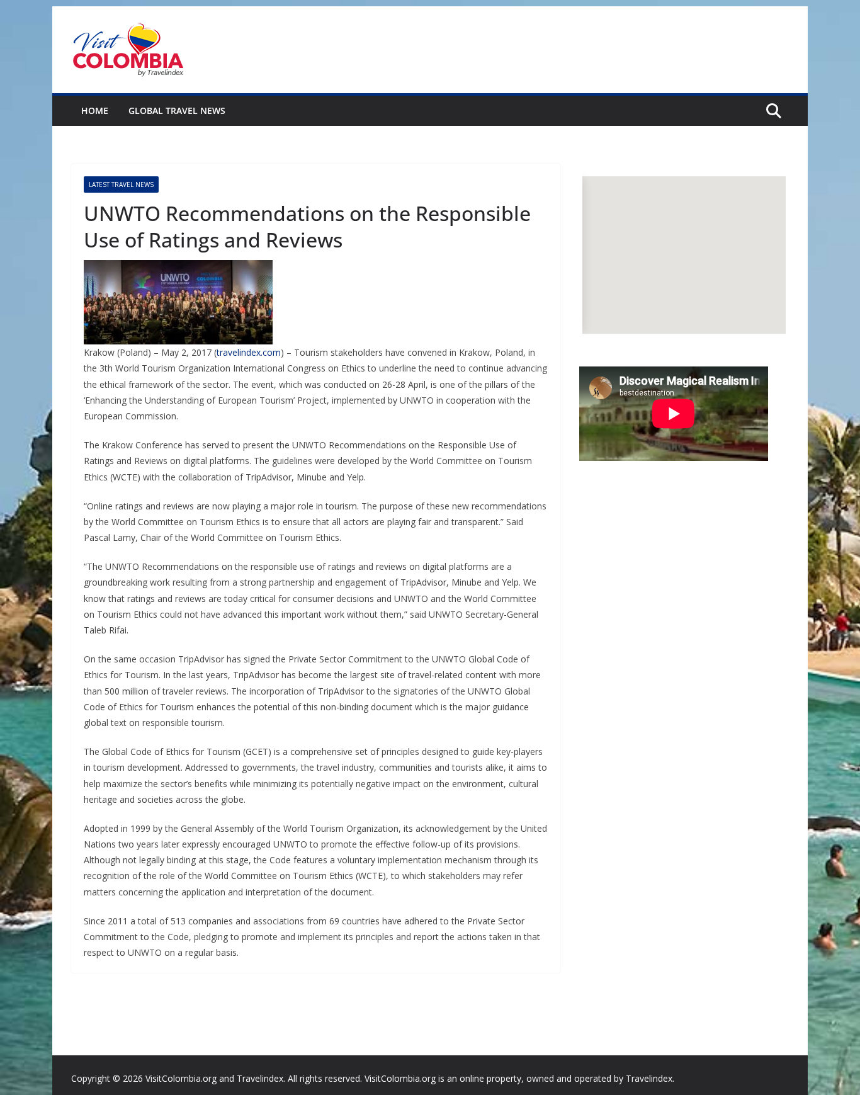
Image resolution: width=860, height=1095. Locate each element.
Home (94, 110)
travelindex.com (249, 352)
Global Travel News (176, 110)
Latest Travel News (121, 184)
